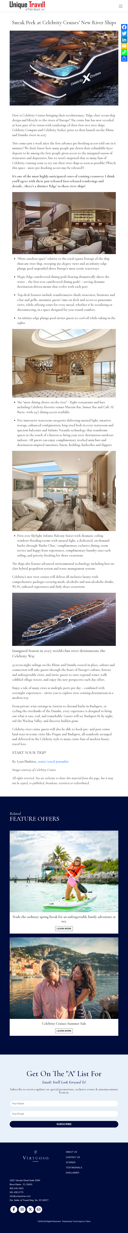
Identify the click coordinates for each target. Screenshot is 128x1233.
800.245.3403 (16, 1188)
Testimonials (74, 1167)
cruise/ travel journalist (53, 761)
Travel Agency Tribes (82, 1221)
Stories (70, 1162)
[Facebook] (124, 27)
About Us (71, 1152)
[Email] (124, 46)
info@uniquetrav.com (20, 1196)
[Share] (124, 58)
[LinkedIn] (124, 40)
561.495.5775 (16, 1192)
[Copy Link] (124, 52)
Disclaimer (72, 1172)
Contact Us (73, 1157)
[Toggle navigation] (120, 6)
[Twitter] (124, 33)
